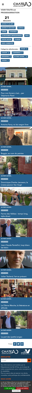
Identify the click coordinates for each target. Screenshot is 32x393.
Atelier (23, 49)
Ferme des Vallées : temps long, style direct (14, 215)
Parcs (27, 35)
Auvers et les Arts (7, 24)
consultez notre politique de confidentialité (15, 375)
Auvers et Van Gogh (8, 28)
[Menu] (3, 4)
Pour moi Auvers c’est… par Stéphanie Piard (12, 94)
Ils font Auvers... (19, 56)
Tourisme (18, 39)
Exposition (5, 56)
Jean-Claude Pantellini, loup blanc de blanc (15, 246)
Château (21, 28)
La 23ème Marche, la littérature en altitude (15, 306)
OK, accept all (10, 388)
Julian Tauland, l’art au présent (13, 276)
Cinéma (4, 31)
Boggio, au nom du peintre (12, 153)
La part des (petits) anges (11, 337)
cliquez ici (25, 386)
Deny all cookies (23, 388)
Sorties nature (6, 39)
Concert (4, 52)
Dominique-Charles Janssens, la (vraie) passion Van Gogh (14, 183)
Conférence (17, 52)
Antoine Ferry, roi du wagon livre (14, 124)
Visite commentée (7, 43)
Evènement (13, 31)
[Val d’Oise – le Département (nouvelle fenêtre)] (25, 352)
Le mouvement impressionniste (12, 35)
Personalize (16, 390)
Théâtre (4, 60)
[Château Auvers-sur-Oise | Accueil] (22, 4)
